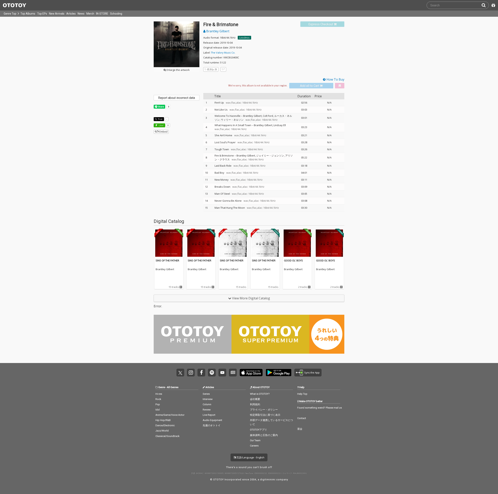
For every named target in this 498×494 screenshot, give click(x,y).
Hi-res (158, 393)
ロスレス (212, 69)
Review (207, 409)
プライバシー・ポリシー (264, 409)
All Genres (172, 387)
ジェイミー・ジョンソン (270, 155)
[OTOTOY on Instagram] (191, 372)
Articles (71, 13)
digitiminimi (267, 479)
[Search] (485, 5)
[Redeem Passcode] (492, 5)
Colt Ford (268, 116)
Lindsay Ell (280, 125)
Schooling (116, 13)
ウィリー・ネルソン (232, 119)
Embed (163, 131)
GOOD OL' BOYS (293, 260)
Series (206, 393)
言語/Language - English (250, 457)
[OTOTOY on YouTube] (222, 372)
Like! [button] (161, 125)
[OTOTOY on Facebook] (201, 372)
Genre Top (10, 13)
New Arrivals (56, 13)
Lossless (244, 37)
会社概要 (255, 399)
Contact (301, 418)
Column (207, 404)
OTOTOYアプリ (258, 429)
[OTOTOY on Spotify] (212, 372)
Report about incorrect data (176, 98)
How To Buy (335, 79)
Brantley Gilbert (217, 31)
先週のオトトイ (211, 425)
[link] (322, 24)
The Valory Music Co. (223, 52)
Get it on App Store (251, 372)
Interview (208, 399)
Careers (254, 445)
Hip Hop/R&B (163, 420)
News (81, 13)
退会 (299, 428)
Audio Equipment (212, 420)
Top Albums (27, 13)
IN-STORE (102, 13)
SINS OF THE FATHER (167, 260)
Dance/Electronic (165, 425)
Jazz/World (162, 430)
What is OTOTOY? (260, 393)
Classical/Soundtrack (167, 436)
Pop (157, 404)
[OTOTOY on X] (180, 372)
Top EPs (42, 13)
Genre (161, 387)
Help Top (302, 393)
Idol (157, 409)
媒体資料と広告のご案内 (264, 435)
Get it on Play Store (279, 372)
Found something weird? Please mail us (319, 407)
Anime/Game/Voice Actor (169, 414)
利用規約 (255, 404)
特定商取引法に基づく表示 (265, 414)
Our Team (255, 440)
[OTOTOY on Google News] (233, 372)
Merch (90, 13)
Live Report (209, 414)
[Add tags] (223, 69)
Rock (158, 399)
